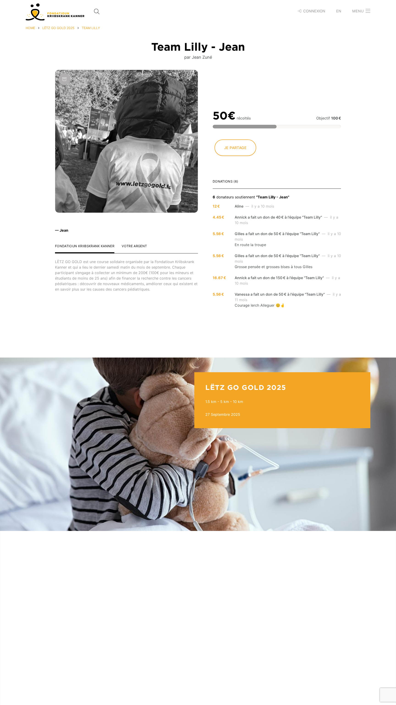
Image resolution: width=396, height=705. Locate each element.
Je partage (235, 147)
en (338, 11)
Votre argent (134, 246)
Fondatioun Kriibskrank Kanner (84, 246)
